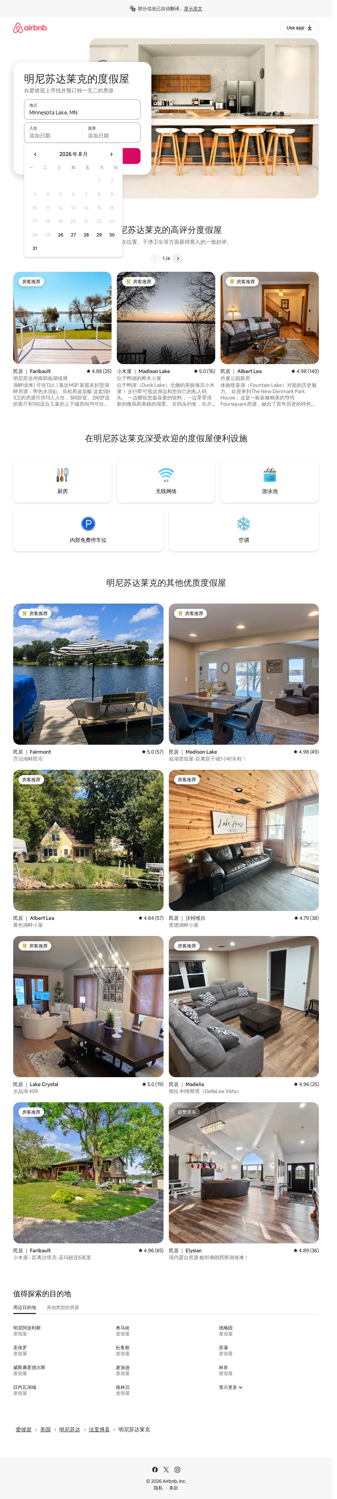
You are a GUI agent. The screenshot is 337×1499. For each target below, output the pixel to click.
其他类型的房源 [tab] (63, 1307)
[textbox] (53, 136)
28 (86, 235)
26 (60, 235)
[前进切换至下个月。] (111, 154)
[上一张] (154, 258)
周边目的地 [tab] (24, 1307)
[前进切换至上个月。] (36, 154)
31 (35, 248)
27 (73, 235)
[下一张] (177, 258)
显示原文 (193, 9)
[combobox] (82, 112)
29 (99, 235)
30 (112, 235)
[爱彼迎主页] (30, 27)
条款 (173, 1488)
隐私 (158, 1488)
